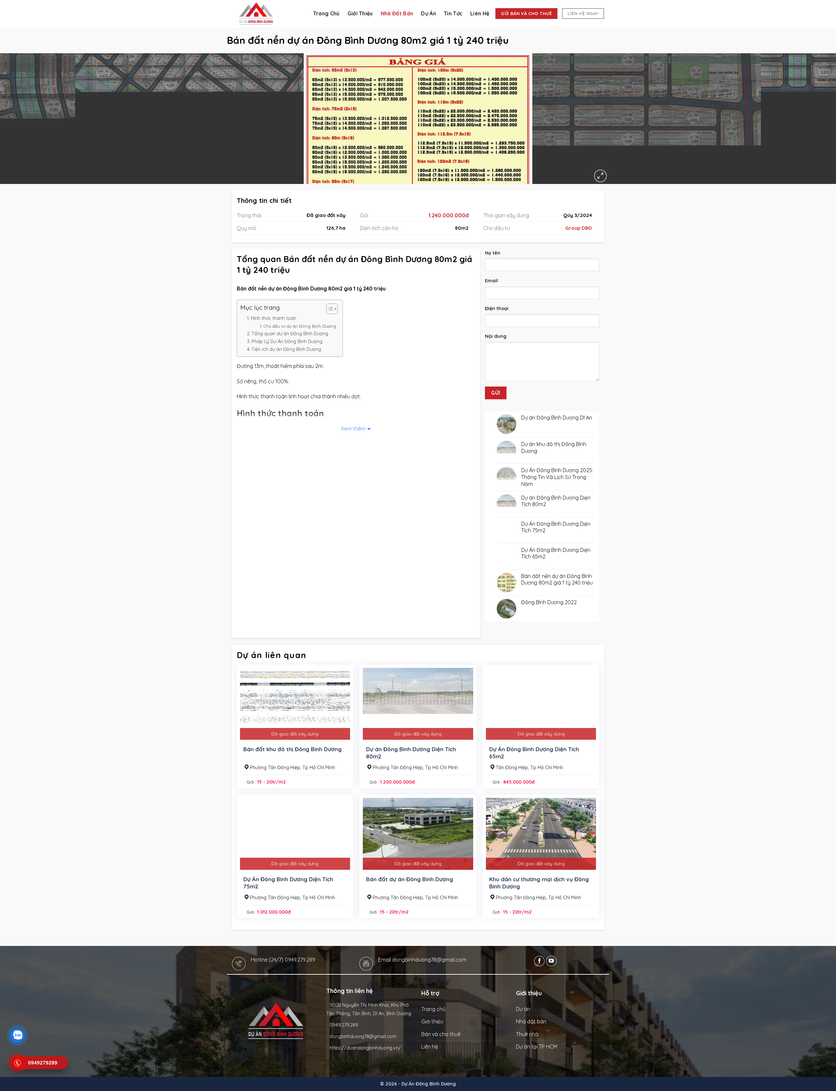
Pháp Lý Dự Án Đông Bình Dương (286, 341)
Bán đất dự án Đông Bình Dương (409, 879)
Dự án (428, 13)
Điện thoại (496, 308)
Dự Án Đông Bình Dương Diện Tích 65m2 (534, 753)
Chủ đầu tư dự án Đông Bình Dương (299, 326)
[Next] (811, 119)
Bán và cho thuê (440, 1034)
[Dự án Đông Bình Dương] (264, 13)
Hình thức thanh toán (273, 318)
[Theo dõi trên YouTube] (551, 961)
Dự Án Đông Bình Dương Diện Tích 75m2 (288, 883)
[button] (600, 176)
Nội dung (495, 336)
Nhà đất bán (397, 13)
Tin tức (453, 13)
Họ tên (492, 253)
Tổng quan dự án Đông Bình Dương (289, 334)
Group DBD (578, 228)
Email (491, 281)
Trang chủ (326, 13)
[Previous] (25, 119)
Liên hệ (479, 13)
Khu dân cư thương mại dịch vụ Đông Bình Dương (539, 883)
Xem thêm (353, 428)
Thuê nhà (527, 1034)
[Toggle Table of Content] (328, 308)
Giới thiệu (360, 13)
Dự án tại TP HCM (536, 1046)
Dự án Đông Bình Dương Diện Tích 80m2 (411, 753)
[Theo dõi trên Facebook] (539, 961)
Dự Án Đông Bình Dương (428, 1084)
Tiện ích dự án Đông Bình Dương (286, 349)
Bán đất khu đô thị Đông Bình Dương (292, 749)
